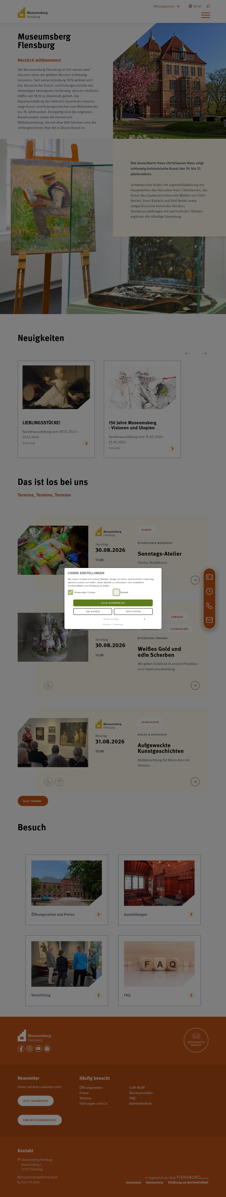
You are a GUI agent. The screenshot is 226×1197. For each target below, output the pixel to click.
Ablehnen (93, 611)
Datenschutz (118, 624)
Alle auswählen (113, 603)
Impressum (107, 624)
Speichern (133, 611)
